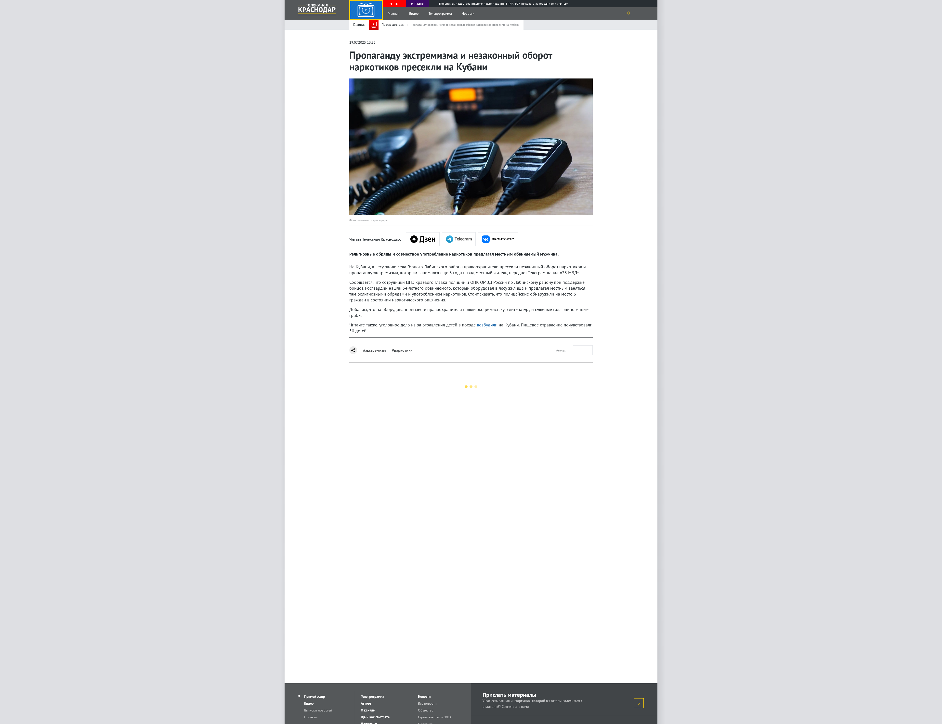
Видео (414, 13)
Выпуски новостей (318, 710)
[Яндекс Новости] (423, 239)
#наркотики (402, 350)
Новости (468, 13)
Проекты (310, 717)
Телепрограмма (440, 13)
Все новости (427, 703)
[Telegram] (459, 239)
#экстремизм (374, 350)
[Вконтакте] (498, 239)
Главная (393, 13)
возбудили (487, 325)
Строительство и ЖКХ (434, 717)
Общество (425, 710)
